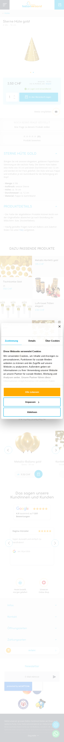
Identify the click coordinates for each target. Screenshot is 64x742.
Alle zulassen (32, 392)
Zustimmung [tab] (11, 340)
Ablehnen (32, 412)
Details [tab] (32, 340)
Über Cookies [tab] (52, 340)
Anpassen (30, 402)
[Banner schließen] (59, 329)
